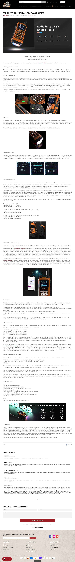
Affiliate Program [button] (53, 549)
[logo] (7, 4)
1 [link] (35, 499)
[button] (47, 2)
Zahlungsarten (29, 547)
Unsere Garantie (6, 545)
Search (43, 2)
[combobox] (30, 2)
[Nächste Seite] (40, 499)
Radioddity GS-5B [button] (42, 63)
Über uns (4, 543)
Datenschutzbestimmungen (8, 547)
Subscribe (32, 537)
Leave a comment (31, 15)
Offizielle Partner (6, 549)
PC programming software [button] (18, 248)
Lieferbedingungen (29, 545)
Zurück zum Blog (38, 527)
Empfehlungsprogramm (54, 547)
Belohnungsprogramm (54, 545)
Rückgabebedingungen (30, 549)
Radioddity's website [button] (7, 260)
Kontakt (27, 543)
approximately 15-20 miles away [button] (10, 346)
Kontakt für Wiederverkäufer (55, 543)
